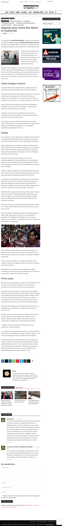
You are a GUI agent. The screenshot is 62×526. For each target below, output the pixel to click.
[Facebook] (1, 2)
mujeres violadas (6, 25)
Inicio (2, 16)
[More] (32, 361)
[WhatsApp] (14, 361)
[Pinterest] (17, 361)
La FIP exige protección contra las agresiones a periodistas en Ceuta (33, 402)
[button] (55, 12)
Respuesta (9, 442)
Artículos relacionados (7, 387)
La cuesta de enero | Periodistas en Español (20, 447)
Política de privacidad (42, 521)
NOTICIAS (7, 16)
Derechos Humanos (15, 16)
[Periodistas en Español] (31, 7)
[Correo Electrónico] (28, 361)
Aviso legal (32, 521)
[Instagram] (3, 2)
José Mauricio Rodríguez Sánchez (25, 23)
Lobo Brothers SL (50, 524)
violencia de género (18, 25)
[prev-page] (2, 409)
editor (5, 33)
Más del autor (18, 387)
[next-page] (5, 409)
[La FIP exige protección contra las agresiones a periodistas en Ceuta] (34, 395)
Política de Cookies (52, 521)
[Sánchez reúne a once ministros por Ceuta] (21, 395)
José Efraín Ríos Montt (8, 23)
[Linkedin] (10, 361)
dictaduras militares (15, 21)
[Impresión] (25, 361)
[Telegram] (21, 361)
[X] (5, 2)
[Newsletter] (7, 2)
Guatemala (26, 21)
